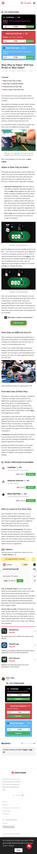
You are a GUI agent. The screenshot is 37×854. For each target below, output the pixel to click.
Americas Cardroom (18, 706)
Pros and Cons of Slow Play (12, 87)
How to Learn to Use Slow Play (13, 90)
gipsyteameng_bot (11, 820)
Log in (29, 3)
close (18, 850)
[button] (35, 570)
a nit (11, 191)
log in (25, 750)
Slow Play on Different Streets (13, 84)
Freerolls (9, 549)
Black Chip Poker (17, 723)
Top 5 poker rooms (11, 12)
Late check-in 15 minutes (10, 576)
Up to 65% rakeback (12, 483)
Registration (30, 26)
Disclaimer (5, 805)
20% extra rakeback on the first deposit (18, 496)
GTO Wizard (14, 658)
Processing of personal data (10, 808)
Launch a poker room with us (11, 781)
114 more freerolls (7, 554)
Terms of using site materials (11, 834)
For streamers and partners (11, 784)
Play (20, 580)
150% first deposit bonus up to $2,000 (17, 470)
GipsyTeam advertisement (10, 787)
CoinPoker (14, 689)
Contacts (5, 802)
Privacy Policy (6, 811)
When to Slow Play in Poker (12, 81)
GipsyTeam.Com (16, 779)
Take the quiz (18, 323)
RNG (32, 410)
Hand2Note (14, 630)
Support (18, 795)
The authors (6, 814)
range (28, 256)
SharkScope (14, 644)
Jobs (3, 789)
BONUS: (16, 22)
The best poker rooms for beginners (18, 462)
